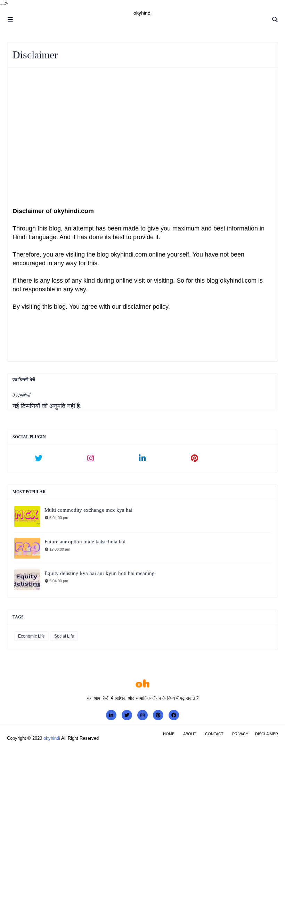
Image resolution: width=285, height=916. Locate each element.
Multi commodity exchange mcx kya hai (88, 510)
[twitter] (38, 458)
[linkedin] (142, 458)
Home (168, 734)
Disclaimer (266, 734)
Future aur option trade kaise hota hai (84, 541)
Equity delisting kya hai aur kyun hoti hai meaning (99, 573)
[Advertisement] (142, 132)
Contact (214, 734)
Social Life (64, 636)
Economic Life (31, 636)
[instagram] (90, 458)
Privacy (240, 734)
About (189, 734)
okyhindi (51, 738)
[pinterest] (194, 458)
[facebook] (174, 715)
